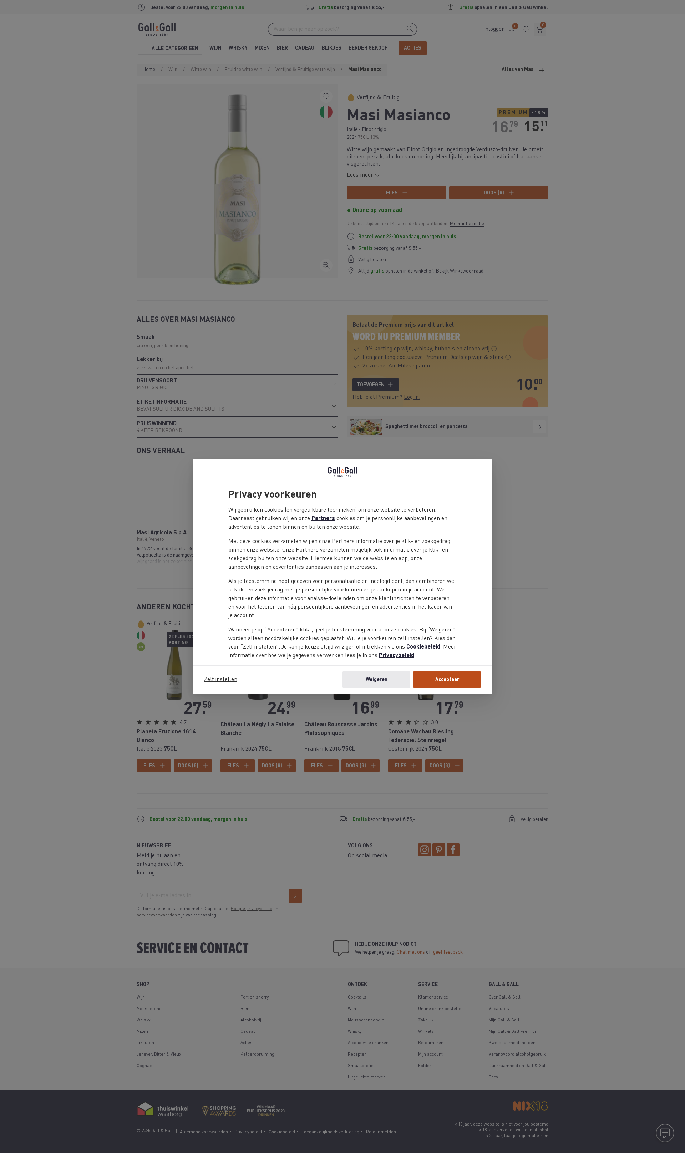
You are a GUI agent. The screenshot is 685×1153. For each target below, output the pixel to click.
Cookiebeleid (423, 647)
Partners (323, 519)
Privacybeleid (396, 656)
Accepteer (447, 679)
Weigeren (376, 679)
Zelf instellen (220, 679)
